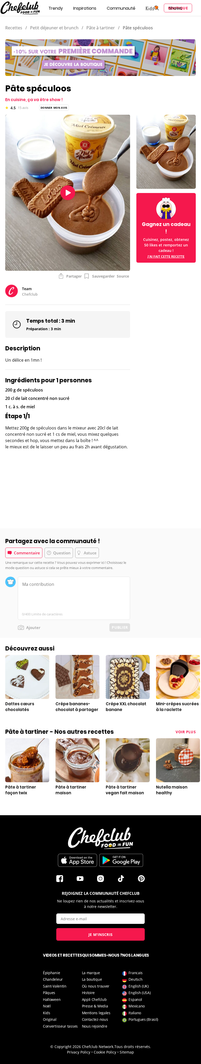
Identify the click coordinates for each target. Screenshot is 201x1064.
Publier (120, 627)
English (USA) (139, 992)
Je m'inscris (100, 934)
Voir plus (186, 731)
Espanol (135, 999)
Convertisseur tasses (60, 1026)
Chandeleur (53, 979)
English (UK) (138, 986)
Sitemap (127, 1052)
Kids (46, 1012)
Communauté (121, 8)
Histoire (88, 992)
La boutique (92, 979)
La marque (91, 972)
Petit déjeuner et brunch (54, 28)
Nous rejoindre (94, 1026)
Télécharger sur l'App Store (77, 860)
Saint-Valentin (54, 986)
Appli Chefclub (94, 999)
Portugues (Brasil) (143, 1019)
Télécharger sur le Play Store (121, 860)
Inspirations (84, 8)
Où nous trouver (96, 986)
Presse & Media (95, 1006)
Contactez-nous (95, 1019)
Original (50, 1019)
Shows (175, 8)
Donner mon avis (54, 107)
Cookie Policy (105, 1052)
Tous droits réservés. (132, 1046)
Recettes (28, 8)
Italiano (135, 1012)
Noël (47, 1006)
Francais (136, 972)
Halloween (51, 999)
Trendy (55, 8)
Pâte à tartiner (100, 28)
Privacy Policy (78, 1052)
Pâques (49, 992)
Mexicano (137, 1006)
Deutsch (135, 979)
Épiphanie (51, 972)
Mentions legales (96, 1012)
